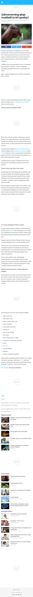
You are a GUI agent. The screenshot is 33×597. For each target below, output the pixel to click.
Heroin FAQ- (5, 367)
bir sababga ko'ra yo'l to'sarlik (21, 102)
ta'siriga (3, 153)
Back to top (16, 589)
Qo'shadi (3, 11)
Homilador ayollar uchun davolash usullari (20, 438)
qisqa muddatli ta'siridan (23, 149)
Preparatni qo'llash (10, 11)
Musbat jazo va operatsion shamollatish (20, 490)
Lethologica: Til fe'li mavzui (17, 521)
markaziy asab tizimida (20, 151)
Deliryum (5, 346)
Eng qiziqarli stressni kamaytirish (18, 514)
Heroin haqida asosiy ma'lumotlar (18, 431)
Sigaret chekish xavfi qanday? (17, 476)
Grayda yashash (14, 497)
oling (2, 396)
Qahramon (17, 11)
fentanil (12, 230)
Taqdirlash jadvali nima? (16, 483)
